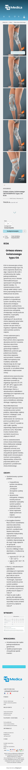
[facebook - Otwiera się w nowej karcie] (5, 693)
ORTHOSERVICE (7, 188)
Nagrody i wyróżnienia (9, 746)
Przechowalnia (7, 715)
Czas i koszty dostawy (9, 724)
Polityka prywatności (9, 732)
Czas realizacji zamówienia (10, 725)
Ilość (5, 221)
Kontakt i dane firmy (8, 743)
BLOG (5, 748)
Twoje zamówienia (8, 711)
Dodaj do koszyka (12, 231)
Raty (5, 704)
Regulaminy (6, 734)
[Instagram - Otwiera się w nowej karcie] (7, 693)
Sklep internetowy (13, 768)
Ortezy (10, 22)
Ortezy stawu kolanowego (20, 22)
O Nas (5, 745)
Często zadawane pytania (10, 703)
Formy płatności (7, 722)
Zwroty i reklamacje (8, 701)
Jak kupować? (7, 736)
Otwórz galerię (19, 53)
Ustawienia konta (8, 713)
